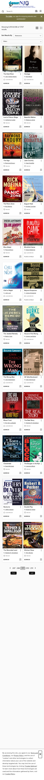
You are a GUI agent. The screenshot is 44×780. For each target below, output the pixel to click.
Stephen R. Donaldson (32, 423)
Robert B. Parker (30, 509)
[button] (37, 29)
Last (32, 573)
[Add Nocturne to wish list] (20, 516)
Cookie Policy (10, 774)
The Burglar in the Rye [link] (32, 464)
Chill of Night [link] (8, 290)
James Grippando (31, 293)
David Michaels (9, 466)
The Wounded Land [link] (10, 550)
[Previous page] (10, 568)
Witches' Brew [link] (29, 550)
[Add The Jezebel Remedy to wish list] (20, 343)
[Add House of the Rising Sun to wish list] (41, 343)
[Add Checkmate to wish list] (20, 473)
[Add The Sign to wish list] (20, 170)
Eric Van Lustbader (10, 423)
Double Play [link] (28, 507)
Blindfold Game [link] (29, 247)
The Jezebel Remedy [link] (10, 334)
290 (27, 568)
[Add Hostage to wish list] (41, 83)
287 (13, 568)
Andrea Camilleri (31, 206)
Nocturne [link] (6, 507)
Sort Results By (7, 35)
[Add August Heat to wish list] (41, 213)
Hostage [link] (27, 74)
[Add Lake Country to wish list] (41, 170)
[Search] (3, 11)
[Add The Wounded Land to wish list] (20, 559)
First (13, 573)
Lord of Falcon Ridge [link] (10, 117)
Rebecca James (30, 120)
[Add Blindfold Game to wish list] (41, 256)
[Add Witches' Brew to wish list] (41, 559)
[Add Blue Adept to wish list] (20, 256)
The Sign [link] (6, 161)
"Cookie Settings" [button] (31, 766)
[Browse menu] (40, 11)
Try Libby (9, 16)
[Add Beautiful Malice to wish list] (41, 127)
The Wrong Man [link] (9, 377)
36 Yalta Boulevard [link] (30, 377)
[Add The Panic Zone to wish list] (20, 213)
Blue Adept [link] (7, 247)
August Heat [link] (28, 204)
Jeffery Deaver (9, 509)
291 (31, 568)
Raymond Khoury (10, 163)
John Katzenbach (10, 380)
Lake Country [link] (29, 161)
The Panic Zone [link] (8, 204)
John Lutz (8, 293)
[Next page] (35, 568)
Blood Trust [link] (7, 420)
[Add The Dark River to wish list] (20, 83)
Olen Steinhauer (30, 380)
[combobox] (18, 11)
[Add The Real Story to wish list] (41, 430)
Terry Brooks (29, 553)
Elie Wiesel (29, 76)
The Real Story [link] (29, 420)
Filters (5, 41)
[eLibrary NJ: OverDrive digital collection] (22, 4)
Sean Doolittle (30, 163)
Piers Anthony (9, 250)
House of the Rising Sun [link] (32, 334)
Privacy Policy (19, 756)
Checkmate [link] (7, 464)
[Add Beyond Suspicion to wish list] (41, 300)
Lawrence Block (30, 466)
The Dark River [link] (8, 74)
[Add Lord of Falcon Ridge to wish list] (20, 127)
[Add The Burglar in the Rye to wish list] (41, 473)
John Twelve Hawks (11, 76)
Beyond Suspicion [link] (30, 290)
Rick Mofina (8, 206)
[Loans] (36, 11)
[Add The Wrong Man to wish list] (20, 386)
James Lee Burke (31, 336)
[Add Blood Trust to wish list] (20, 430)
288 (18, 568)
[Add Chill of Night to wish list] (20, 300)
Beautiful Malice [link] (30, 117)
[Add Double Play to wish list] (41, 516)
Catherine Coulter (10, 120)
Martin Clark (8, 336)
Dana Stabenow (30, 250)
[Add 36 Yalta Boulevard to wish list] (41, 386)
